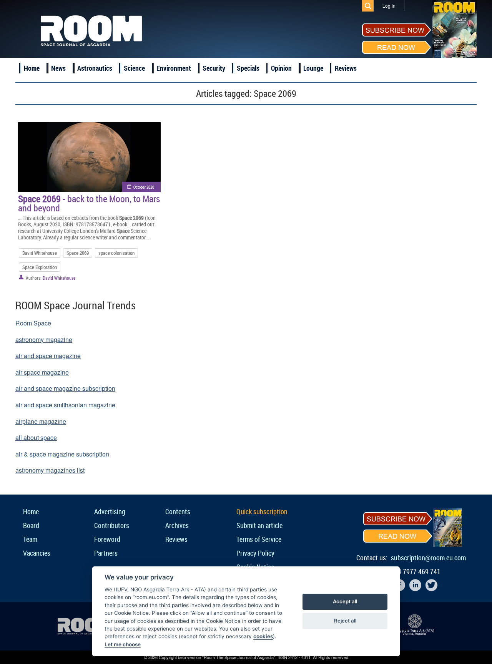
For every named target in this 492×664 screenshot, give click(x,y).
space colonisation (116, 252)
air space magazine (42, 372)
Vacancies (36, 553)
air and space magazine (48, 355)
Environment (173, 68)
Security (214, 68)
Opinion (281, 68)
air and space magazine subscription (65, 388)
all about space (36, 437)
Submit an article (259, 525)
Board (31, 525)
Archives (177, 525)
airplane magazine (40, 421)
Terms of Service (258, 539)
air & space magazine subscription (62, 454)
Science (134, 68)
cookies (263, 636)
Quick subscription (262, 511)
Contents (177, 511)
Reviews (346, 68)
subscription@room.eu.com (428, 557)
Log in (389, 5)
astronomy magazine (43, 339)
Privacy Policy (255, 553)
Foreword (107, 539)
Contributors (111, 525)
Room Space (33, 323)
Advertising (109, 511)
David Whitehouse (39, 252)
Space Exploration (39, 267)
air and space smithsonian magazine (65, 404)
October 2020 (143, 187)
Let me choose (123, 644)
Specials (248, 68)
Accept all (345, 601)
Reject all (345, 621)
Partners (106, 553)
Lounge (313, 68)
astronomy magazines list (50, 470)
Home (32, 68)
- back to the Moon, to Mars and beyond (89, 203)
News (58, 68)
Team (30, 539)
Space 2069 (77, 252)
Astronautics (94, 68)
